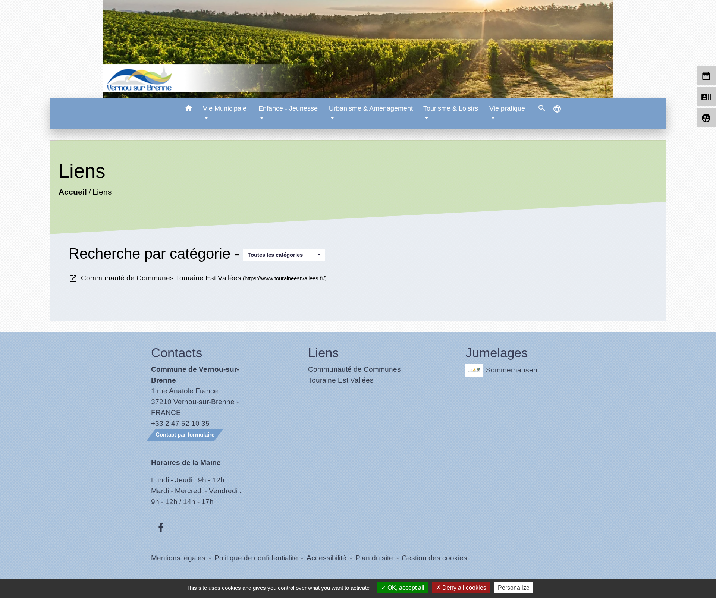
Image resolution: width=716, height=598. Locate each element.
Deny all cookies (463, 588)
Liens (102, 192)
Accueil (73, 192)
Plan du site (374, 558)
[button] (189, 109)
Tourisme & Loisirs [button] (450, 108)
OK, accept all (405, 588)
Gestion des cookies (434, 558)
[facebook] (161, 527)
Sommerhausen (511, 369)
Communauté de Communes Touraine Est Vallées (198, 278)
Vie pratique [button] (507, 108)
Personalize (514, 588)
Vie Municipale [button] (224, 108)
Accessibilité (326, 558)
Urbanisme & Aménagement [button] (371, 108)
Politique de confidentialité (256, 558)
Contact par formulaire (185, 434)
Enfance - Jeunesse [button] (288, 108)
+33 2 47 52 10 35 (180, 423)
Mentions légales (178, 558)
